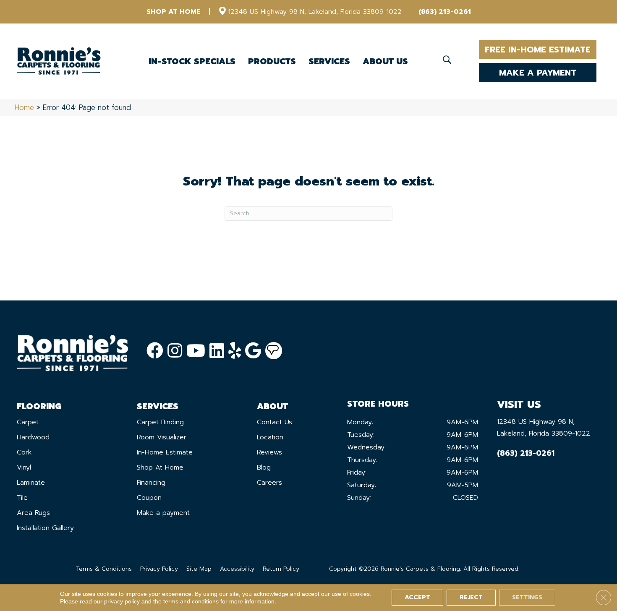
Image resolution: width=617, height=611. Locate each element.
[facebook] (154, 351)
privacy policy (122, 601)
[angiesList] (274, 351)
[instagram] (174, 351)
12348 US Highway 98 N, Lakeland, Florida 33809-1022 (315, 11)
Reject (471, 597)
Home (24, 107)
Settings (527, 597)
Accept (417, 597)
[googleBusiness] (253, 351)
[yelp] (234, 351)
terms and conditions (191, 601)
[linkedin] (216, 351)
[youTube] (195, 351)
